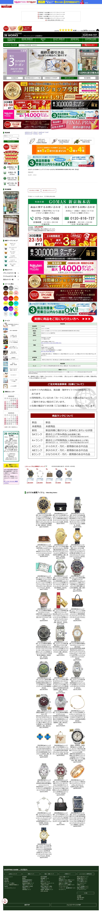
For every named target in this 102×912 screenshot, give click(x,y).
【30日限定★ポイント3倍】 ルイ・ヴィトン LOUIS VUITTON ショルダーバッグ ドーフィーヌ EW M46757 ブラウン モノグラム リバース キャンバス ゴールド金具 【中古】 (44, 549)
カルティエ (41, 132)
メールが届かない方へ (82, 881)
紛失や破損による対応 (27, 886)
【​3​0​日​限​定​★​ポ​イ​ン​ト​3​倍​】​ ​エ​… (49, 480)
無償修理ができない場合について (66, 880)
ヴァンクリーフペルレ (13, 248)
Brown (5, 293)
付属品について (80, 884)
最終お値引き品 (69, 78)
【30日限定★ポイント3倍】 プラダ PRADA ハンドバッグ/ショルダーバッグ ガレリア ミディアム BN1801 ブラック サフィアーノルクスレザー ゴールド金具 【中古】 (61, 818)
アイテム (35, 133)
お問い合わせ (80, 899)
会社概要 (79, 896)
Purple (11, 308)
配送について (31, 873)
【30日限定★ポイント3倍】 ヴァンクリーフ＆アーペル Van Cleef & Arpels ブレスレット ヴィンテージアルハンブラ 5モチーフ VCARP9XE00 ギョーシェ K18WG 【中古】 (44, 818)
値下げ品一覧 (12, 184)
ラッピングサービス (63, 886)
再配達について (26, 888)
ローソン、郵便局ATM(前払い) (11, 884)
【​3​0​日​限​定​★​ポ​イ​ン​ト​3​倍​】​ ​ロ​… (30, 480)
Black (5, 288)
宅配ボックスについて (27, 884)
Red (11, 298)
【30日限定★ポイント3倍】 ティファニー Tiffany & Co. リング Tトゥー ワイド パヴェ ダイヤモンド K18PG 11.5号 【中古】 (77, 783)
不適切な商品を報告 (50, 196)
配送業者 (24, 876)
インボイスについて (81, 889)
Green (11, 303)
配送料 (24, 878)
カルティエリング (12, 244)
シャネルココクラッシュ (13, 256)
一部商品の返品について (46, 888)
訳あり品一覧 (12, 178)
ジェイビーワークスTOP (74, 904)
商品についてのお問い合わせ (36, 196)
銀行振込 (6, 878)
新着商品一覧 (12, 168)
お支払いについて (13, 873)
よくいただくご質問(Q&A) (86, 873)
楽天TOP (27, 904)
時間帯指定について (27, 881)
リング (46, 132)
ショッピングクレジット (10, 888)
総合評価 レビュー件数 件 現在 (75, 30)
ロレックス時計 (12, 265)
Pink (16, 293)
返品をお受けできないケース (47, 883)
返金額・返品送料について (47, 889)
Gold (16, 308)
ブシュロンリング (12, 252)
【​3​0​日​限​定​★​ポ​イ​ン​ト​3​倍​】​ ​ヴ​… (40, 480)
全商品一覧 (12, 173)
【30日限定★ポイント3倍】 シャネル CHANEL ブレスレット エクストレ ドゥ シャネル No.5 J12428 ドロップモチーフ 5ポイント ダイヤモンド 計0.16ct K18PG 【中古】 (77, 715)
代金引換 (6, 880)
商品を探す (91, 45)
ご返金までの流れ (45, 884)
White (16, 288)
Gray (11, 288)
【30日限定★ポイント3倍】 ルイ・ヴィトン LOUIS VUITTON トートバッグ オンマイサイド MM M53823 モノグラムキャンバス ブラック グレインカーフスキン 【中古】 (77, 614)
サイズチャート (62, 889)
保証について (62, 878)
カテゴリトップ (28, 132)
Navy (5, 308)
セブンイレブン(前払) (9, 883)
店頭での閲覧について (82, 880)
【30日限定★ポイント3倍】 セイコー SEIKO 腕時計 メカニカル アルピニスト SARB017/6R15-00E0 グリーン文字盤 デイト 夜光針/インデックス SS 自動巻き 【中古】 (44, 683)
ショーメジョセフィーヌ (13, 260)
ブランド (35, 132)
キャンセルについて (81, 883)
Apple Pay (6, 881)
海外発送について (26, 889)
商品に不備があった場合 (46, 886)
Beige (10, 293)
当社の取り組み (80, 897)
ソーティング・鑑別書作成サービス (67, 888)
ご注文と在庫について (64, 876)
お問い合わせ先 (44, 891)
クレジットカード (8, 876)
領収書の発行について (82, 878)
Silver (5, 314)
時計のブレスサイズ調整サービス (66, 884)
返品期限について (45, 878)
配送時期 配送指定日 (27, 880)
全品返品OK (14, 78)
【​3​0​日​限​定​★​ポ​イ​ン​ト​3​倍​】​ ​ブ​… (68, 480)
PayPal (6, 886)
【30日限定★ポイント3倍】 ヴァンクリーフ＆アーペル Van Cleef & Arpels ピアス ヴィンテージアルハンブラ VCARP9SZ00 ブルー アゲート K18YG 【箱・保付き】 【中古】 (44, 750)
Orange (16, 298)
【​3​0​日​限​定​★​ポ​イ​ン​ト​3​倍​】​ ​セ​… (59, 480)
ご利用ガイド (67, 873)
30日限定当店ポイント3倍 (32, 78)
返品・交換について (49, 873)
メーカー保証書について (82, 886)
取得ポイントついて (45, 881)
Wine (5, 298)
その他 (85, 893)
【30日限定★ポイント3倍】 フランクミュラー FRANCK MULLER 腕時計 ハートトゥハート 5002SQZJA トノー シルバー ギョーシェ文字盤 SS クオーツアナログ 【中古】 (44, 785)
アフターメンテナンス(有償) (65, 881)
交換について (44, 880)
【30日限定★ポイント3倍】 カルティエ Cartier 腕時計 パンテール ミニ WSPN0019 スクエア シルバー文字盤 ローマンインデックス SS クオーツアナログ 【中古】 (77, 683)
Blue (16, 303)
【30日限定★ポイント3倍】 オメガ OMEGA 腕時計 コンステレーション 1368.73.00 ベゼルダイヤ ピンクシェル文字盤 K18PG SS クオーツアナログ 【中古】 (44, 614)
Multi (16, 314)
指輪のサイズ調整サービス (65, 883)
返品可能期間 (44, 876)
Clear (11, 314)
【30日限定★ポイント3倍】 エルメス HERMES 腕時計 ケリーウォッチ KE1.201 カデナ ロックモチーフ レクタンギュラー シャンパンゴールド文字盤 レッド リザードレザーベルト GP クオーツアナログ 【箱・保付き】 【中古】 (61, 615)
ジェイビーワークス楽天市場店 (13, 33)
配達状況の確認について (28, 883)
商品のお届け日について (82, 876)
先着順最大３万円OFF (51, 78)
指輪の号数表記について (82, 888)
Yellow (5, 303)
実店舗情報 (87, 78)
